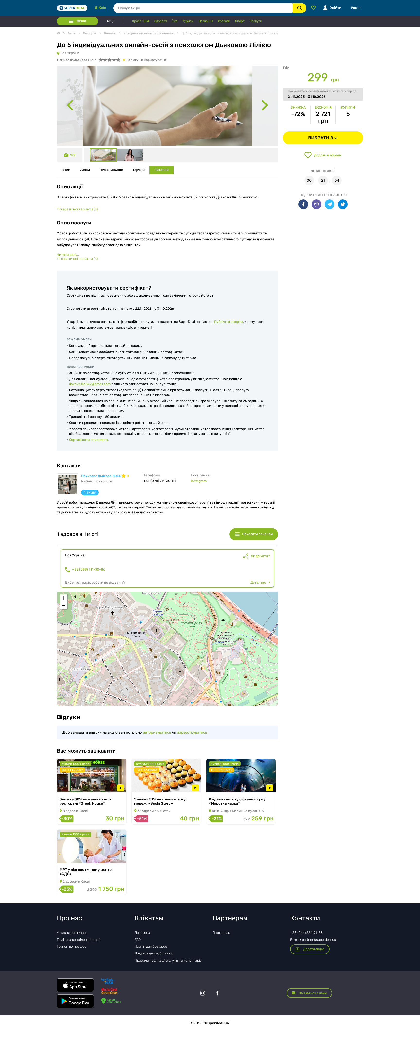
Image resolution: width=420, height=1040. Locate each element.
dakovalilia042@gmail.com (90, 384)
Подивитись (74, 786)
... (68, 255)
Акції (110, 21)
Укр (354, 8)
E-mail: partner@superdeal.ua (313, 940)
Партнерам (221, 933)
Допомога (142, 933)
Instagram (199, 481)
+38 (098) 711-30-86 (88, 570)
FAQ (138, 940)
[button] (63, 598)
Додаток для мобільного (154, 953)
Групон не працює (71, 947)
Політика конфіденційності (78, 940)
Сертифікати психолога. (89, 440)
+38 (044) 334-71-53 (306, 933)
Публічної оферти (228, 322)
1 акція (90, 492)
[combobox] (203, 8)
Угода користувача (72, 933)
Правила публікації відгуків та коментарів (168, 960)
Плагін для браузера (151, 947)
